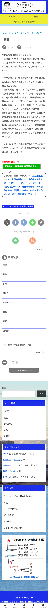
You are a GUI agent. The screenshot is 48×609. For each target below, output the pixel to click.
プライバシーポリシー (24, 598)
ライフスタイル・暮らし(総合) (15, 206)
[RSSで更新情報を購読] (32, 240)
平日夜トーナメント (17, 183)
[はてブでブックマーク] (24, 222)
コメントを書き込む (24, 370)
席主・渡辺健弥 (19, 194)
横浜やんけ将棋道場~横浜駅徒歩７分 (22, 166)
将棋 (31, 206)
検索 (4, 388)
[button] (41, 222)
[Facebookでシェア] (15, 222)
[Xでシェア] (7, 222)
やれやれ (7, 459)
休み (6, 430)
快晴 (5, 471)
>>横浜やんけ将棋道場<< (24, 577)
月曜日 (7, 436)
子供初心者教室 (21, 190)
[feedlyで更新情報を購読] (15, 240)
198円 (6, 411)
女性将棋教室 (28, 187)
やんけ (17, 459)
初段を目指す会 (19, 179)
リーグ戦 (32, 183)
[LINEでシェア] (32, 222)
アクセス (32, 194)
